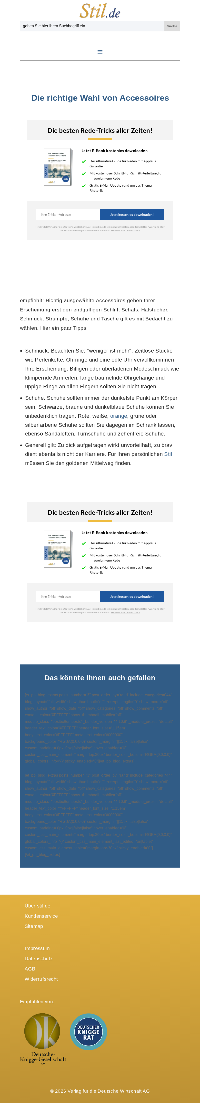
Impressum (37, 948)
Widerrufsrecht (41, 979)
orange (118, 416)
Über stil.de (37, 905)
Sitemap (34, 926)
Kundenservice (41, 916)
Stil (168, 454)
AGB (30, 968)
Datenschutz (39, 958)
